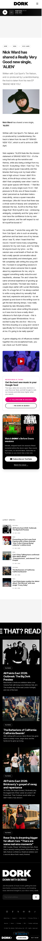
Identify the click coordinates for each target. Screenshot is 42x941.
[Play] (5, 12)
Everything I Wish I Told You (22, 166)
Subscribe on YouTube (22, 459)
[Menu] (37, 4)
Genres (6, 923)
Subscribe (22, 938)
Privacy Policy (32, 918)
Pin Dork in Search (21, 406)
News (14, 46)
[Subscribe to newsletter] (36, 897)
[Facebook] (12, 911)
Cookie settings (33, 923)
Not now (34, 938)
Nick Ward (7, 122)
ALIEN (6, 125)
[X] (18, 911)
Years (12, 923)
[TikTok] (35, 911)
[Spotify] (29, 911)
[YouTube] (23, 911)
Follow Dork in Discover (20, 399)
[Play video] (21, 361)
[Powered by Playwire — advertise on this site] (21, 934)
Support (14, 918)
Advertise (6, 918)
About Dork (22, 918)
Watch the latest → (21, 465)
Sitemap (19, 923)
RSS (25, 923)
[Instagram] (7, 911)
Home (5, 46)
